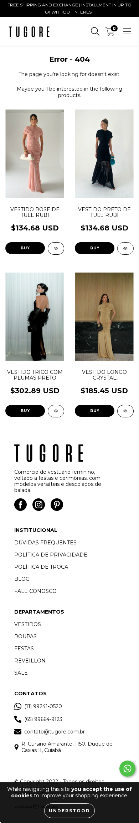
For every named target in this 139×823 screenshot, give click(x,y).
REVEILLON (30, 660)
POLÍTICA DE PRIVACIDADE (50, 555)
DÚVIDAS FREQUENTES (45, 542)
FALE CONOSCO (35, 591)
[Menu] (127, 31)
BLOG (22, 579)
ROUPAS (25, 636)
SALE (21, 673)
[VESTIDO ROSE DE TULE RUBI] (56, 248)
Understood (69, 810)
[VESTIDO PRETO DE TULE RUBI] (125, 248)
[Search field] (95, 31)
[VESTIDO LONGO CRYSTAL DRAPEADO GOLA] (125, 411)
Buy (25, 248)
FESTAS (24, 648)
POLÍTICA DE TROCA (41, 567)
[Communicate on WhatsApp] (127, 769)
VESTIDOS (27, 624)
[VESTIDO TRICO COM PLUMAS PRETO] (56, 411)
